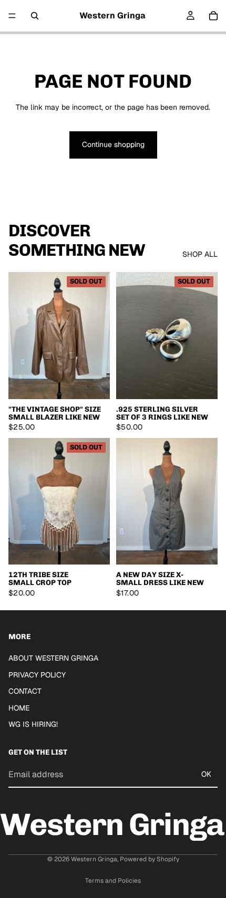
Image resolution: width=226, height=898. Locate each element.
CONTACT (25, 691)
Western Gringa (94, 859)
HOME (18, 708)
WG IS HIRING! (33, 724)
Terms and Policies (113, 880)
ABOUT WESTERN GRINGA (53, 658)
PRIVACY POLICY (37, 675)
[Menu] (12, 16)
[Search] (34, 15)
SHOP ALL (200, 254)
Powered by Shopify (149, 859)
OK (206, 774)
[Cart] (213, 15)
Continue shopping (113, 144)
